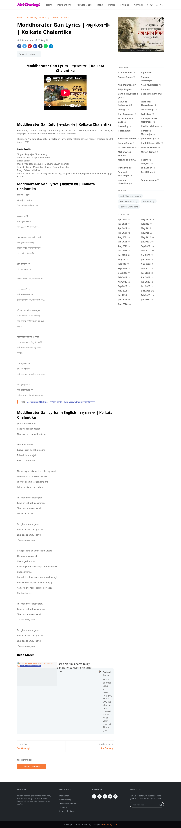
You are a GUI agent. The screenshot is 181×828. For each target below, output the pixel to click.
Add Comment (33, 766)
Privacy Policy (65, 799)
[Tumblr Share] (40, 46)
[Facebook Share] (19, 46)
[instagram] (151, 4)
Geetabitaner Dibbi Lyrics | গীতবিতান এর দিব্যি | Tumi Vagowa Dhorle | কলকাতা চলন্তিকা (61, 402)
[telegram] (94, 796)
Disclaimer (64, 795)
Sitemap (63, 807)
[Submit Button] (161, 804)
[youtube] (99, 796)
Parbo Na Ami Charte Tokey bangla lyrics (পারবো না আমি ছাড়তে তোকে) (74, 667)
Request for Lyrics (67, 811)
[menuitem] (49, 5)
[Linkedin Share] (35, 46)
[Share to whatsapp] (46, 46)
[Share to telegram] (51, 46)
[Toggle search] (161, 4)
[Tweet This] (24, 46)
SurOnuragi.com (109, 824)
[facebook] (147, 4)
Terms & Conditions (68, 803)
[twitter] (110, 796)
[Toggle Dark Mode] (157, 5)
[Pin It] (30, 46)
